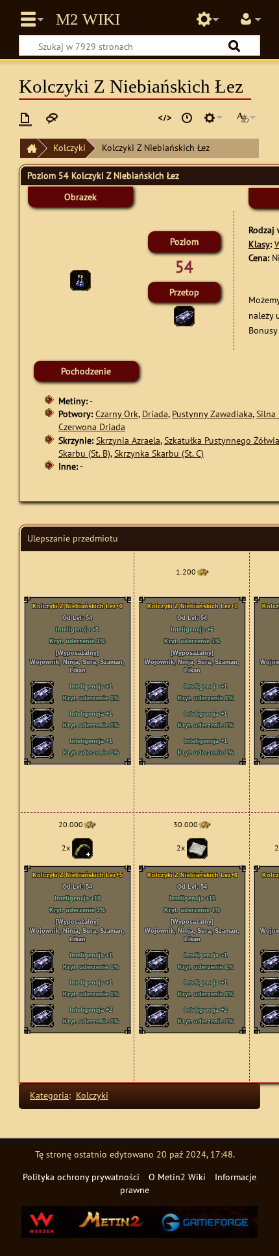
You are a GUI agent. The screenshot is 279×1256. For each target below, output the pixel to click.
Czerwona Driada (91, 426)
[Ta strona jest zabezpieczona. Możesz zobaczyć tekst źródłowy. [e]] (164, 117)
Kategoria (49, 1095)
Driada (155, 413)
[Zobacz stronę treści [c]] (25, 117)
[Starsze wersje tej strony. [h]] (186, 117)
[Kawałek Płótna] (197, 847)
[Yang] (202, 572)
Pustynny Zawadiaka (212, 413)
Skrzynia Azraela (128, 440)
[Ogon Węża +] (82, 847)
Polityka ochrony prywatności (81, 1176)
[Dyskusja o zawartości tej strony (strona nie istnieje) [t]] (51, 117)
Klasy (259, 244)
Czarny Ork (116, 413)
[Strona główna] (28, 149)
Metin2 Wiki (88, 19)
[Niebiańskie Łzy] (184, 314)
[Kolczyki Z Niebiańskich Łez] (80, 279)
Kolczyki (69, 147)
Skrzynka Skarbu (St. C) (159, 453)
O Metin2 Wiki (177, 1176)
